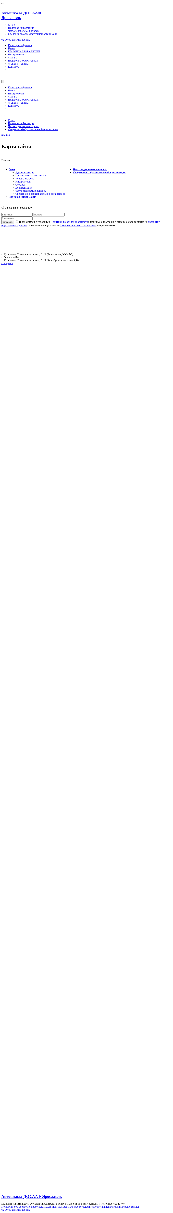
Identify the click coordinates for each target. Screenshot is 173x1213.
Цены (11, 48)
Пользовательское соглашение (75, 1206)
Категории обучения (20, 45)
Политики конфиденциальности (69, 221)
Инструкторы (16, 54)
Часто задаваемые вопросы (23, 30)
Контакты (13, 66)
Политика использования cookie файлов (116, 1206)
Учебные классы (24, 178)
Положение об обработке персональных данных (29, 1206)
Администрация (24, 172)
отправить (8, 222)
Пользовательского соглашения (78, 225)
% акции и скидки (18, 63)
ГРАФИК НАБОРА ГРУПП (24, 51)
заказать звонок (21, 39)
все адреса (7, 263)
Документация (23, 187)
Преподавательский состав (30, 175)
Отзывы (12, 57)
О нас (11, 24)
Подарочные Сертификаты (23, 60)
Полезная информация (21, 27)
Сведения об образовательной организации (33, 33)
